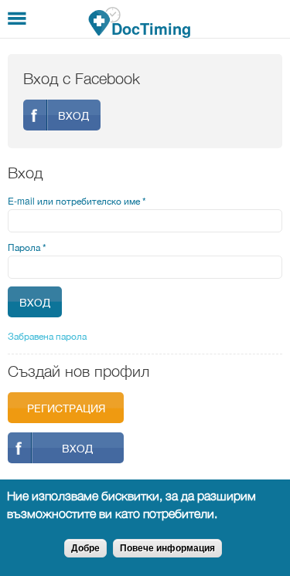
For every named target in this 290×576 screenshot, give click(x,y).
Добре (85, 548)
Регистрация (66, 407)
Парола (27, 246)
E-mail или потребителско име (77, 200)
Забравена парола (47, 335)
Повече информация (167, 548)
